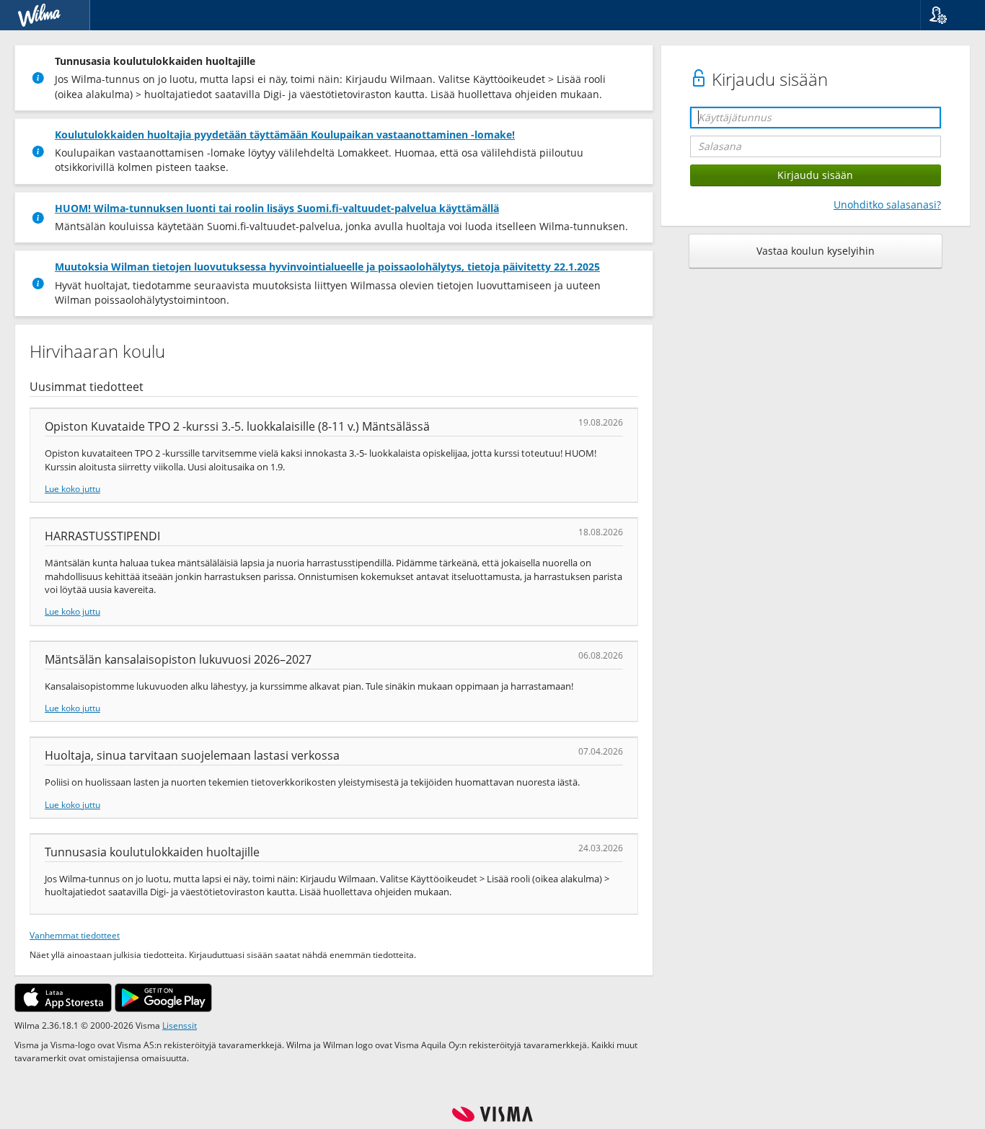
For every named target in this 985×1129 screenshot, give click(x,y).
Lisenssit (179, 1025)
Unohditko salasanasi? (887, 204)
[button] (947, 15)
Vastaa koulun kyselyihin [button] (815, 251)
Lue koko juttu (72, 488)
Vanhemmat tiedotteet (75, 935)
